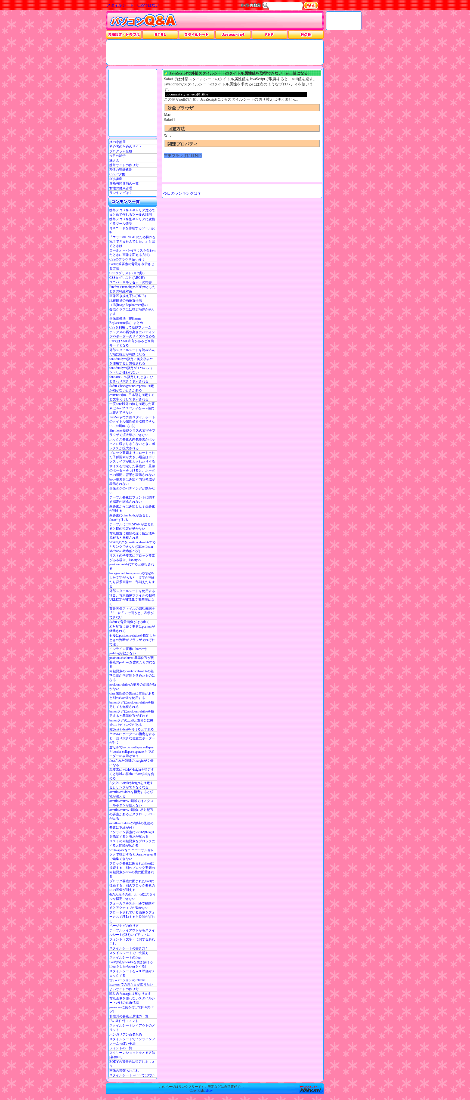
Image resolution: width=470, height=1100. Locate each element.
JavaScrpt (233, 34)
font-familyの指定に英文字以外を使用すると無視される (131, 361)
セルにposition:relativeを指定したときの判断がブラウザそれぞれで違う (132, 640)
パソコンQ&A (143, 20)
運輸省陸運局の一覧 (124, 183)
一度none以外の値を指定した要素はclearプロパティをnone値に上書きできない (132, 408)
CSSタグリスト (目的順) (126, 273)
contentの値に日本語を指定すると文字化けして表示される (131, 397)
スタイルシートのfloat (125, 957)
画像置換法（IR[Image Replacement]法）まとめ (126, 321)
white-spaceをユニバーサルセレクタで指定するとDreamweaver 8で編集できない (132, 854)
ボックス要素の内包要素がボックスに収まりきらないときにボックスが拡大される (132, 444)
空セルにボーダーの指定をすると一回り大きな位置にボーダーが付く (132, 738)
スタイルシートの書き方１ (129, 948)
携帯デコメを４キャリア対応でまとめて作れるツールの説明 (132, 212)
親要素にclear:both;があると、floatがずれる (130, 517)
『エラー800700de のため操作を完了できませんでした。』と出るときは (132, 241)
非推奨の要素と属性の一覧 (129, 1016)
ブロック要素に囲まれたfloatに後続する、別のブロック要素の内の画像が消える (132, 885)
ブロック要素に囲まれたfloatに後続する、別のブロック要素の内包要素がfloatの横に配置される (132, 870)
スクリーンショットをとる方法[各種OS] (132, 1055)
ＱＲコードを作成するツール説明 (132, 230)
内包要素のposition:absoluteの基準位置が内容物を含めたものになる (132, 675)
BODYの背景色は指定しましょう (132, 1064)
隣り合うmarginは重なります (130, 994)
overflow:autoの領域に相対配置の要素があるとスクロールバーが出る (132, 814)
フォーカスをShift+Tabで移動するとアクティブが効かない (132, 905)
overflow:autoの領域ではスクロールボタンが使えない (131, 803)
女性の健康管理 (120, 188)
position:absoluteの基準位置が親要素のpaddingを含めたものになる (132, 662)
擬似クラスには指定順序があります (132, 312)
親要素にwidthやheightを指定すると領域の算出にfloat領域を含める (131, 774)
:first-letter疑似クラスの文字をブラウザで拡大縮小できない (132, 433)
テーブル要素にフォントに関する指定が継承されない (132, 499)
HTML (160, 34)
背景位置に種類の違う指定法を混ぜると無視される (132, 535)
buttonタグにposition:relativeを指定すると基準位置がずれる (131, 713)
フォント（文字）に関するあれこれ (132, 941)
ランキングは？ (120, 193)
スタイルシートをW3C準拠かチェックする (132, 973)
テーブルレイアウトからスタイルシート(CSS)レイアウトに (132, 932)
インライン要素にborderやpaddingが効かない (128, 651)
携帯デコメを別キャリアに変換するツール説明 (132, 221)
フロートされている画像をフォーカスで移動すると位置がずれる (132, 916)
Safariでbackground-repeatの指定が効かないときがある (131, 388)
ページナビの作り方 (124, 926)
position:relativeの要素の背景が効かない (132, 687)
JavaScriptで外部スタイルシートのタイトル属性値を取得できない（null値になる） (132, 421)
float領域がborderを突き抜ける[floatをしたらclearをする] (131, 964)
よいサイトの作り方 (124, 989)
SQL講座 (115, 179)
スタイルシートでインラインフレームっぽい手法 (132, 1041)
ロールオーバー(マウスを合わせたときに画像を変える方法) (132, 253)
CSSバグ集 (117, 174)
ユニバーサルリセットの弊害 (130, 282)
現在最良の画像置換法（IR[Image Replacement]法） (129, 303)
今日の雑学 (117, 156)
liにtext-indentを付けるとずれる (131, 729)
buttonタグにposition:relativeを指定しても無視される (131, 705)
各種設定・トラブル (124, 34)
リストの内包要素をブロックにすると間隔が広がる (132, 843)
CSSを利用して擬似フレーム (130, 327)
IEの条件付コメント (123, 1021)
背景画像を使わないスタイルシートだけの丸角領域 (132, 1000)
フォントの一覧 (120, 1048)
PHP (269, 34)
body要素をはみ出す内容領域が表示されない (132, 482)
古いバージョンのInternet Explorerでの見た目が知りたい (131, 982)
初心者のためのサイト (125, 146)
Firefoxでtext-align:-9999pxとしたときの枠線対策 (132, 289)
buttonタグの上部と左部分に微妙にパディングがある (131, 722)
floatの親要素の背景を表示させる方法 (131, 266)
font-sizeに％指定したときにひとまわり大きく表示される (131, 379)
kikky (209, 1090)
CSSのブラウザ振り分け (127, 259)
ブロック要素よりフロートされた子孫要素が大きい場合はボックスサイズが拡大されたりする (132, 457)
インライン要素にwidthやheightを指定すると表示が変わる (131, 834)
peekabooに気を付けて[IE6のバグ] (131, 1009)
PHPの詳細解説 (120, 170)
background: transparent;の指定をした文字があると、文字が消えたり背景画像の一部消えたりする (132, 579)
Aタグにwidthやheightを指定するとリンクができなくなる (131, 785)
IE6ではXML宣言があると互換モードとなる (131, 343)
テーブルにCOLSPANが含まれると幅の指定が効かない (131, 526)
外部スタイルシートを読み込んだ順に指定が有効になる (132, 352)
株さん (114, 160)
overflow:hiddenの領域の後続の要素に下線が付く (131, 825)
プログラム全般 (120, 151)
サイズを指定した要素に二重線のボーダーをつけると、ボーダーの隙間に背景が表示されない (132, 470)
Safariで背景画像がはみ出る (129, 622)
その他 (306, 34)
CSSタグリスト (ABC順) (127, 278)
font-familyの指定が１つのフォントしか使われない (131, 370)
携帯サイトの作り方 (124, 165)
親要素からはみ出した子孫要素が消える (132, 508)
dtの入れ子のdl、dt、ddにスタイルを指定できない (132, 897)
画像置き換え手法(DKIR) (127, 296)
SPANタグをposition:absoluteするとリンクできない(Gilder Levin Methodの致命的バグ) (132, 546)
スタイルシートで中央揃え (129, 953)
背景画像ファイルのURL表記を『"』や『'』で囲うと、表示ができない (132, 613)
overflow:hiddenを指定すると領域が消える (131, 794)
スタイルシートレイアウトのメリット (132, 1028)
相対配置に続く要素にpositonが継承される (132, 629)
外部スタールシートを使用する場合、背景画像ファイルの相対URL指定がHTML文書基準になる (132, 597)
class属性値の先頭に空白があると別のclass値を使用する (132, 696)
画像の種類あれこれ (124, 1071)
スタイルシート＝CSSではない (131, 1075)
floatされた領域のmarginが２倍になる (131, 763)
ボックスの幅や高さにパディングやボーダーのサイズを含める (132, 334)
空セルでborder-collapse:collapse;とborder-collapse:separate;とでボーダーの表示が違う (131, 751)
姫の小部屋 (117, 142)
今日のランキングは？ (182, 193)
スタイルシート (196, 34)
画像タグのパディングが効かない (132, 491)
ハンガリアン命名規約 (125, 1034)
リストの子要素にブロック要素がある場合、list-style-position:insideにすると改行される (132, 562)
